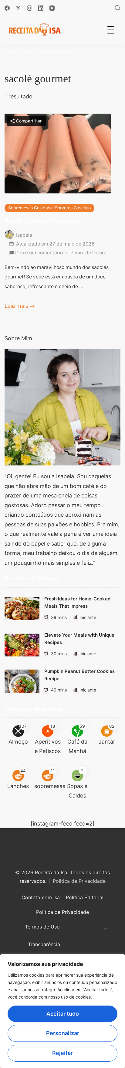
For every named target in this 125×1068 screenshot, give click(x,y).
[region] (62, 1011)
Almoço (18, 741)
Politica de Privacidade (79, 881)
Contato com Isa (41, 897)
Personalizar (62, 1033)
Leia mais (16, 305)
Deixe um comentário (39, 253)
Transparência (44, 944)
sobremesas (49, 786)
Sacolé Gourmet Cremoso (41, 220)
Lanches (18, 786)
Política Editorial (84, 897)
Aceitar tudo (62, 1013)
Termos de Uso (42, 927)
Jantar (107, 741)
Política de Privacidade (62, 912)
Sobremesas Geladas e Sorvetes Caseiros (49, 207)
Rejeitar (62, 1053)
